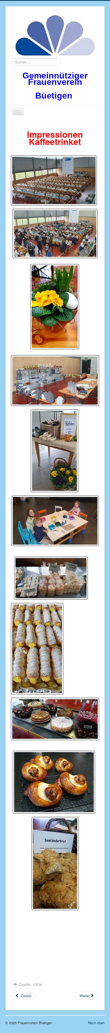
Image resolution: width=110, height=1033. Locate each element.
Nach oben (96, 1022)
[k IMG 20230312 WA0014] (54, 180)
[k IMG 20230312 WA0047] (54, 782)
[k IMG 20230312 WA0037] (37, 648)
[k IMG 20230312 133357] (55, 863)
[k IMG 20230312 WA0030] (55, 521)
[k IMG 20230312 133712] (55, 719)
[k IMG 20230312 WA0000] (55, 233)
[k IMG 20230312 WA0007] (55, 380)
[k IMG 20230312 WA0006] (54, 306)
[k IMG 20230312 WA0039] (54, 450)
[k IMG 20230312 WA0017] (51, 578)
